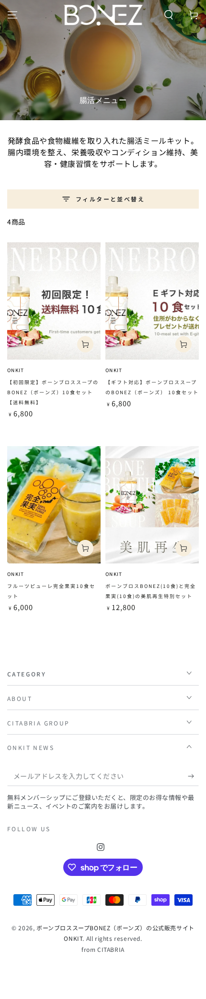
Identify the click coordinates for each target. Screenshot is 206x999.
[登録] (193, 776)
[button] (168, 15)
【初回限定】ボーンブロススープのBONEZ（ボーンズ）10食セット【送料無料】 (53, 392)
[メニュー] (12, 15)
